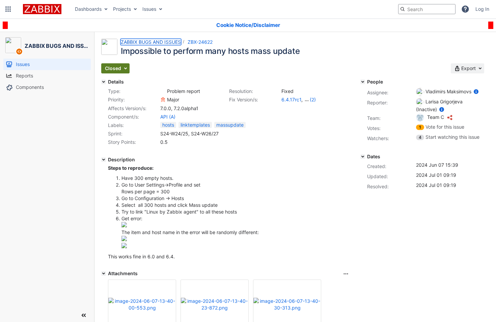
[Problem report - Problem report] (163, 91)
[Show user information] (476, 91)
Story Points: (122, 142)
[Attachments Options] (345, 274)
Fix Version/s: (243, 99)
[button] (8, 9)
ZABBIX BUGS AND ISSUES (151, 42)
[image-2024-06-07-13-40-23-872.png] (124, 239)
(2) (313, 99)
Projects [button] (122, 9)
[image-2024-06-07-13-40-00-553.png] (124, 225)
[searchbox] (426, 9)
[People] (362, 81)
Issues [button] (149, 9)
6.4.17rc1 (291, 99)
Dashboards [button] (88, 9)
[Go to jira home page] (42, 9)
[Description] (103, 159)
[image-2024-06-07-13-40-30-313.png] (124, 246)
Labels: (116, 125)
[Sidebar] (84, 315)
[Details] (103, 81)
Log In (482, 9)
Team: (374, 118)
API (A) (167, 117)
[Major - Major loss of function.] (163, 99)
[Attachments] (103, 273)
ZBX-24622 (200, 42)
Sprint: (115, 133)
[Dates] (362, 156)
